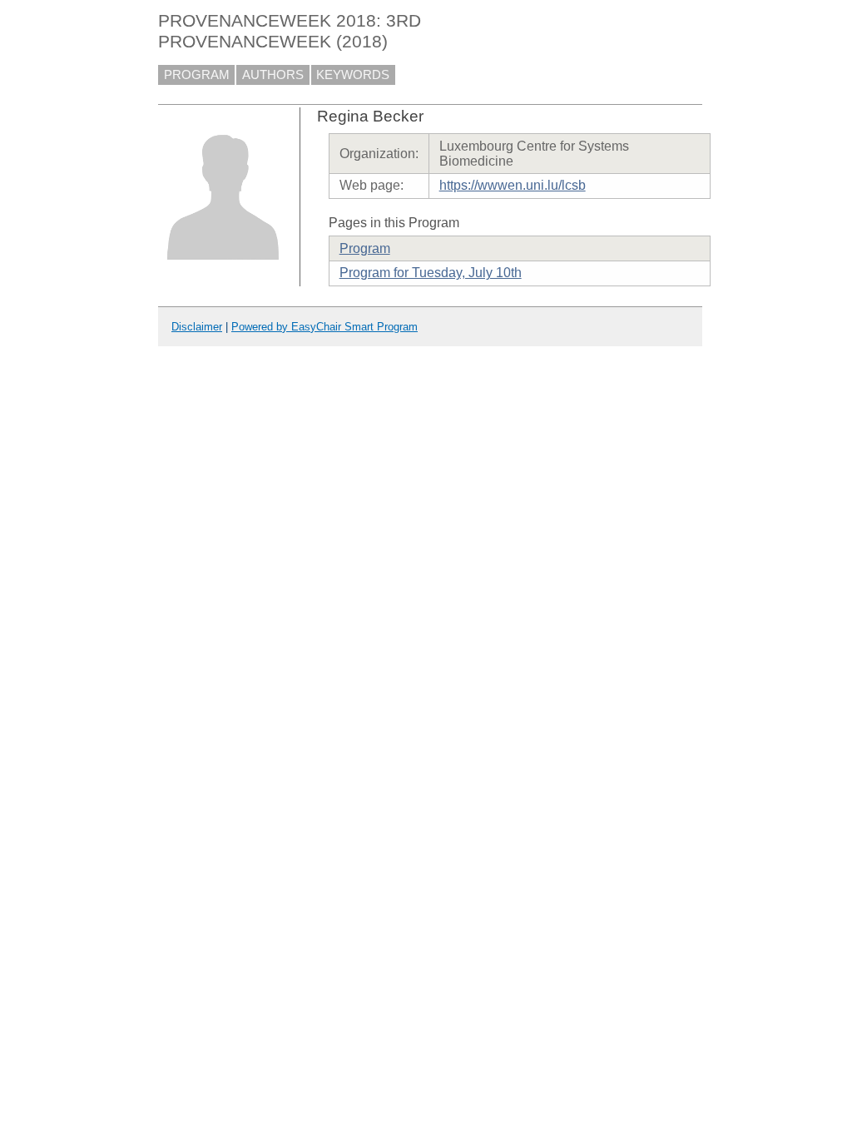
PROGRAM (197, 75)
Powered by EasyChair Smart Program (324, 326)
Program (364, 248)
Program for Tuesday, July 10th (430, 273)
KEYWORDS (352, 75)
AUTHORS (273, 75)
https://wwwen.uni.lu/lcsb (512, 185)
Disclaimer (196, 326)
